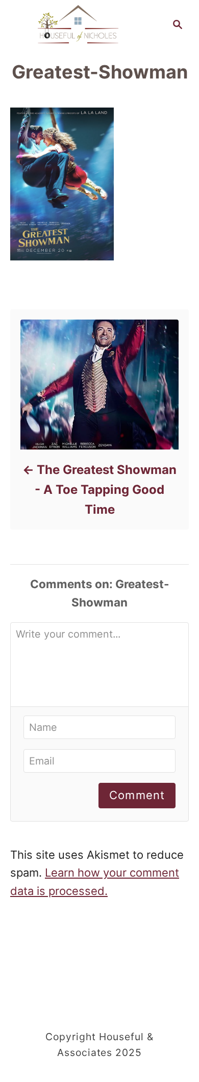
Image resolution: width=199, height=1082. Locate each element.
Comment (137, 795)
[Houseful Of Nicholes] (78, 23)
